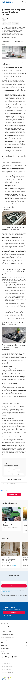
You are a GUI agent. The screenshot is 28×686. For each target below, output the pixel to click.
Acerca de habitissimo (5, 650)
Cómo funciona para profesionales (8, 647)
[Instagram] (2, 656)
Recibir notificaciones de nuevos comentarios (11, 490)
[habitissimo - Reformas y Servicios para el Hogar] (6, 2)
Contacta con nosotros (5, 653)
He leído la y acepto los (13, 591)
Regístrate (3, 645)
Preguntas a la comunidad (6, 631)
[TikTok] (15, 656)
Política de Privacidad (13, 590)
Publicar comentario (14, 494)
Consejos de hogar (9, 463)
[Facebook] (5, 656)
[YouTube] (12, 656)
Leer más (14, 565)
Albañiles (3, 638)
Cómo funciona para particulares (8, 644)
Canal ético (3, 651)
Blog (2, 630)
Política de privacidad (7, 666)
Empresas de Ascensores (6, 627)
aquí (22, 597)
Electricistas (3, 636)
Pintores (2, 635)
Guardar (16, 23)
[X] (9, 656)
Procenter (3, 634)
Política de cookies (6, 669)
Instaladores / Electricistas (13, 465)
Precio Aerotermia (5, 626)
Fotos (2, 633)
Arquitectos (3, 639)
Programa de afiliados (5, 652)
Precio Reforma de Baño (6, 624)
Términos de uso (6, 591)
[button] (14, 623)
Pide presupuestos (14, 683)
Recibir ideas (14, 585)
